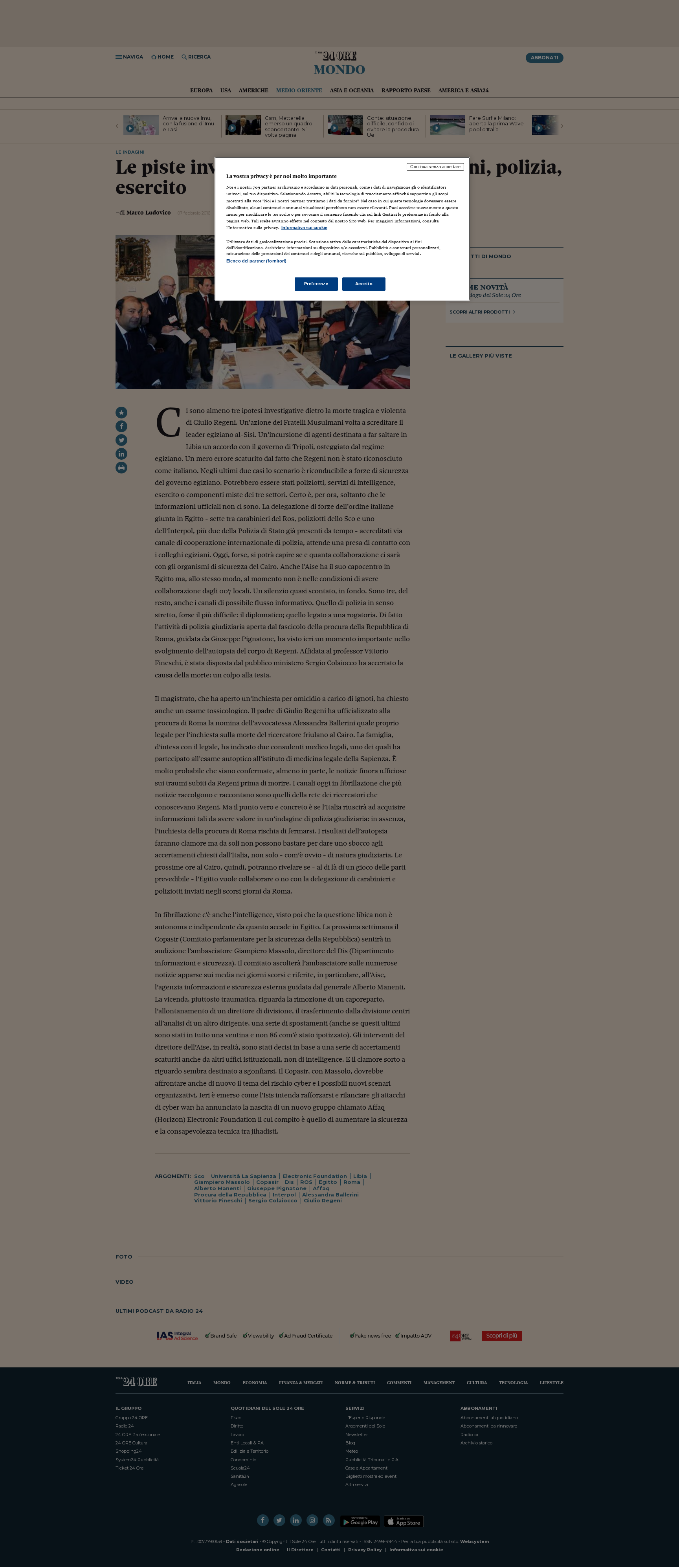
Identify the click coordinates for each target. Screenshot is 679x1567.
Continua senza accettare (435, 166)
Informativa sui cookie (304, 227)
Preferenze (316, 283)
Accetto (364, 283)
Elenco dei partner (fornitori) (256, 261)
